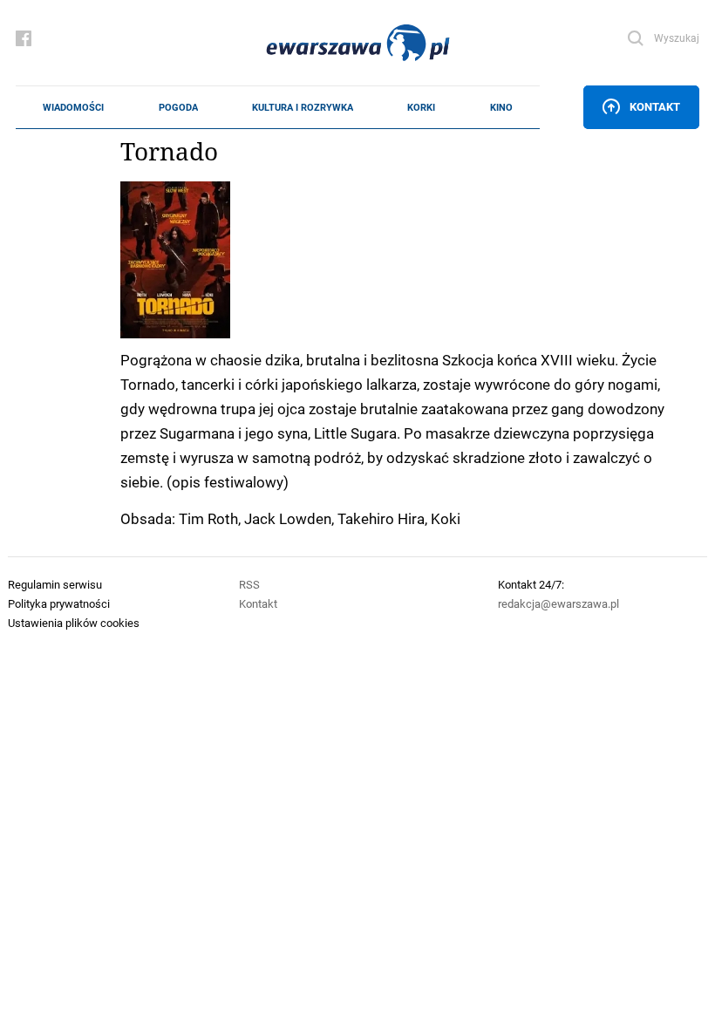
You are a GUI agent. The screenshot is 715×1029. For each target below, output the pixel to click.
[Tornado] (409, 259)
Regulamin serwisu (55, 584)
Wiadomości (73, 107)
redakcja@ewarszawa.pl (558, 603)
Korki (421, 107)
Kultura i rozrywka (302, 107)
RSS (249, 584)
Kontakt (655, 106)
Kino (501, 107)
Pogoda (178, 107)
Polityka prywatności (59, 603)
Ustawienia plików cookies (74, 623)
